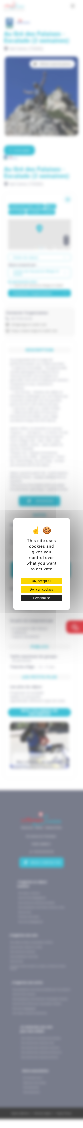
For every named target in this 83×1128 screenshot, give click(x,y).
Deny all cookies (41, 589)
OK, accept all (41, 581)
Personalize (41, 598)
